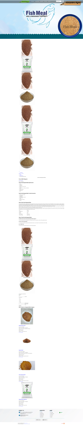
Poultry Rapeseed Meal (22, 374)
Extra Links (45, 1)
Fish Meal (41, 412)
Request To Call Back (21, 173)
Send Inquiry (21, 172)
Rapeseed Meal (21, 175)
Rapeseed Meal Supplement (23, 399)
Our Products (41, 1)
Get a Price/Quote (21, 180)
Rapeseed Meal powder (22, 325)
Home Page (32, 1)
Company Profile (37, 1)
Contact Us (49, 1)
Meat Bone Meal (42, 414)
